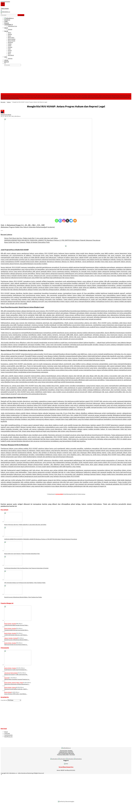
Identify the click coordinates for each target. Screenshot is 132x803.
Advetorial (7, 673)
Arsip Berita (4, 700)
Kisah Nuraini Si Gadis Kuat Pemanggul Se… (15, 669)
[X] (67, 220)
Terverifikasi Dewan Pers (66, 767)
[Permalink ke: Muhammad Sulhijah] (2, 113)
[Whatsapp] (56, 220)
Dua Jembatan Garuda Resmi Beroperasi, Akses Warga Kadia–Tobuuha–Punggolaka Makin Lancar (69, 97)
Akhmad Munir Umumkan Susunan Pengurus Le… (17, 679)
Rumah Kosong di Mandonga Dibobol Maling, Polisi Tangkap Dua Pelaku (23, 597)
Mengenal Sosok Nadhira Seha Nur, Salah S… (16, 689)
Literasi (14, 687)
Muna (21, 682)
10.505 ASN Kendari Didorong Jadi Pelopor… (16, 635)
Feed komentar (8, 735)
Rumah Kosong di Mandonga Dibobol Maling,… (16, 640)
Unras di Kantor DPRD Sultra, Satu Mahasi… (15, 694)
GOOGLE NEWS (59, 494)
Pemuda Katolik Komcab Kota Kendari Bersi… (16, 630)
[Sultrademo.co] (5, 12)
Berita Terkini (7, 623)
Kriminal (15, 638)
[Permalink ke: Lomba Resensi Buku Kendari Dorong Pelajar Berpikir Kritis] (17, 620)
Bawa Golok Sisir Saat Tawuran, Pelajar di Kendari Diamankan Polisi (27, 242)
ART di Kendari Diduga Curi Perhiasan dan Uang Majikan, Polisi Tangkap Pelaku (24, 582)
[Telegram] (71, 220)
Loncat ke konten (5, 1)
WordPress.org (8, 736)
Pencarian (21, 15)
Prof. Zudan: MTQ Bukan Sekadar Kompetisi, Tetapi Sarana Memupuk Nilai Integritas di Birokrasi (100, 95)
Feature (14, 668)
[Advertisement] (66, 79)
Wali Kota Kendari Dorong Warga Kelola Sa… (16, 644)
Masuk (6, 732)
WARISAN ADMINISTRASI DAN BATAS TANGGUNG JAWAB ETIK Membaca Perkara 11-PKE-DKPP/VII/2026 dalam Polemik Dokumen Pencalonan (52, 240)
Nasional (6, 678)
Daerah (14, 682)
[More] (75, 220)
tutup (2, 3)
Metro (18, 682)
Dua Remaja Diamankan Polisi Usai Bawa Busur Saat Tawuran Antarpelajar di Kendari (26, 568)
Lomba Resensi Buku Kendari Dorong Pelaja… (16, 625)
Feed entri (7, 733)
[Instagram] (64, 220)
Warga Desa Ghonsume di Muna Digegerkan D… (17, 684)
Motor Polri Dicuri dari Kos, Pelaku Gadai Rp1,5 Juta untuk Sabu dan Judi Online (31, 238)
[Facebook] (60, 220)
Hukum (6, 638)
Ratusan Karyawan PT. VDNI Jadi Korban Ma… (16, 674)
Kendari (14, 623)
